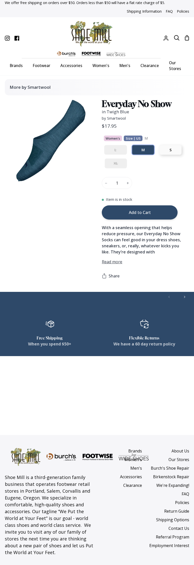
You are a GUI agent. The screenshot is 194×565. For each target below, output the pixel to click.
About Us (180, 451)
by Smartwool (114, 118)
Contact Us (178, 528)
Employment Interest (169, 545)
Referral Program (172, 537)
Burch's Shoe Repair (170, 468)
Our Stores (178, 459)
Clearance (132, 485)
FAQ (185, 494)
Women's (133, 459)
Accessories (131, 477)
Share (114, 276)
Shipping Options (172, 520)
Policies (182, 502)
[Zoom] (19, 172)
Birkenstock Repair (171, 477)
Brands (135, 451)
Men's (136, 468)
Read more (112, 262)
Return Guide (176, 511)
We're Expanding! (172, 485)
